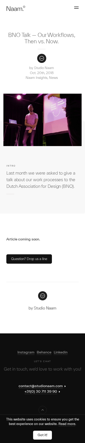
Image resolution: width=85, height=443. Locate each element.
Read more (66, 424)
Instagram (25, 352)
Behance (44, 352)
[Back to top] (43, 410)
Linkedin (61, 352)
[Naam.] (15, 8)
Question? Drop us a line (29, 259)
